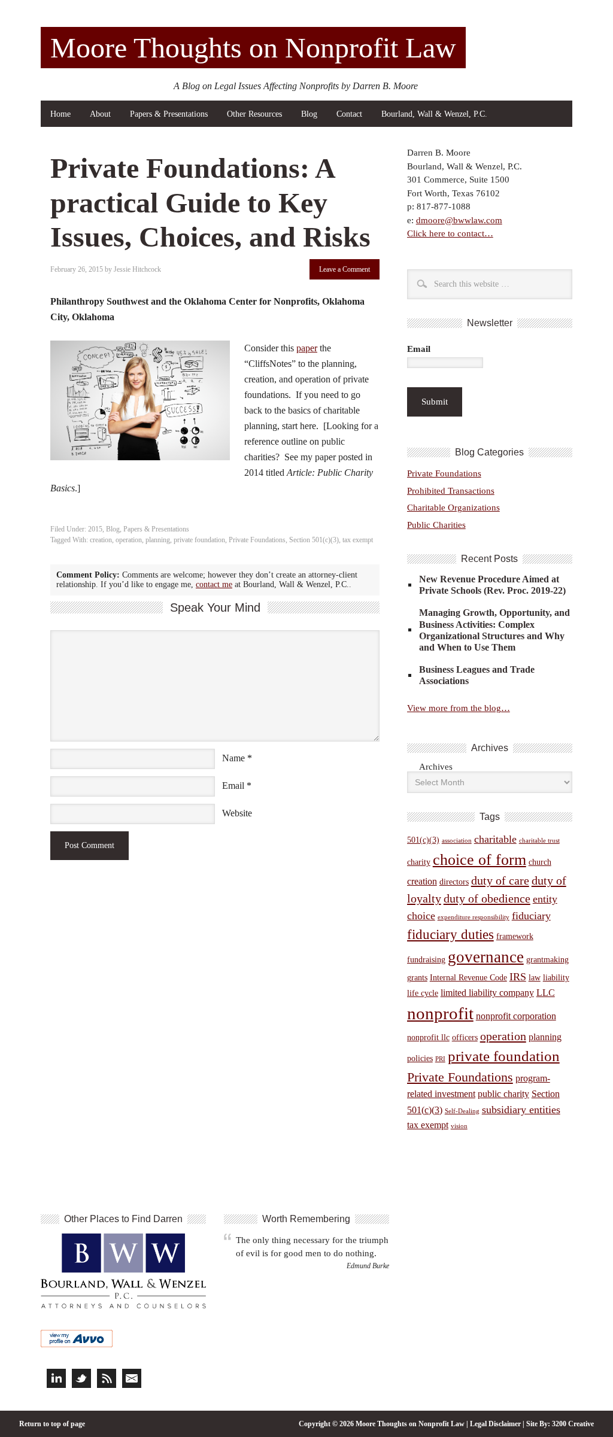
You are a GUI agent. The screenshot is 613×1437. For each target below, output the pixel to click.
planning (157, 540)
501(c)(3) (423, 840)
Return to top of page (52, 1424)
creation (101, 540)
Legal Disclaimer (495, 1424)
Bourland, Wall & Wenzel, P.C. (434, 114)
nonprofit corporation (516, 1016)
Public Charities (436, 525)
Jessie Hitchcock (137, 269)
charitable (495, 839)
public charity (503, 1093)
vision (459, 1126)
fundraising (426, 959)
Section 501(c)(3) (314, 540)
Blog (309, 114)
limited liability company (487, 992)
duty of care (500, 880)
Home (60, 114)
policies (420, 1058)
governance (486, 957)
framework (514, 936)
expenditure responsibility (473, 917)
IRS (517, 977)
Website (237, 813)
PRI (440, 1059)
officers (465, 1037)
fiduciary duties (450, 934)
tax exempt (357, 540)
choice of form (479, 859)
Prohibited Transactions (450, 491)
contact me (214, 584)
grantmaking (547, 959)
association (457, 840)
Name (233, 758)
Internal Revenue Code (468, 977)
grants (417, 977)
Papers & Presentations (169, 114)
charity (418, 862)
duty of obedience (487, 898)
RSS (106, 1378)
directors (454, 881)
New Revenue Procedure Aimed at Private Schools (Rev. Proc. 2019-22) (492, 585)
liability (556, 977)
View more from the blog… (458, 708)
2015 (95, 529)
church (540, 862)
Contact (349, 114)
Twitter (81, 1378)
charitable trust (539, 840)
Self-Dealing (462, 1111)
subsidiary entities (521, 1110)
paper (306, 348)
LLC (545, 992)
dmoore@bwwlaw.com (459, 220)
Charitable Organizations (453, 507)
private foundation (199, 540)
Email (233, 785)
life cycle (422, 993)
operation (129, 540)
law (535, 977)
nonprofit (440, 1013)
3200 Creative (573, 1424)
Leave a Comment (344, 269)
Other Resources (254, 114)
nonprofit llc (428, 1037)
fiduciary (531, 916)
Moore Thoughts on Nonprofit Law (253, 47)
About (100, 114)
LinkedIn (56, 1378)
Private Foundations (257, 540)
